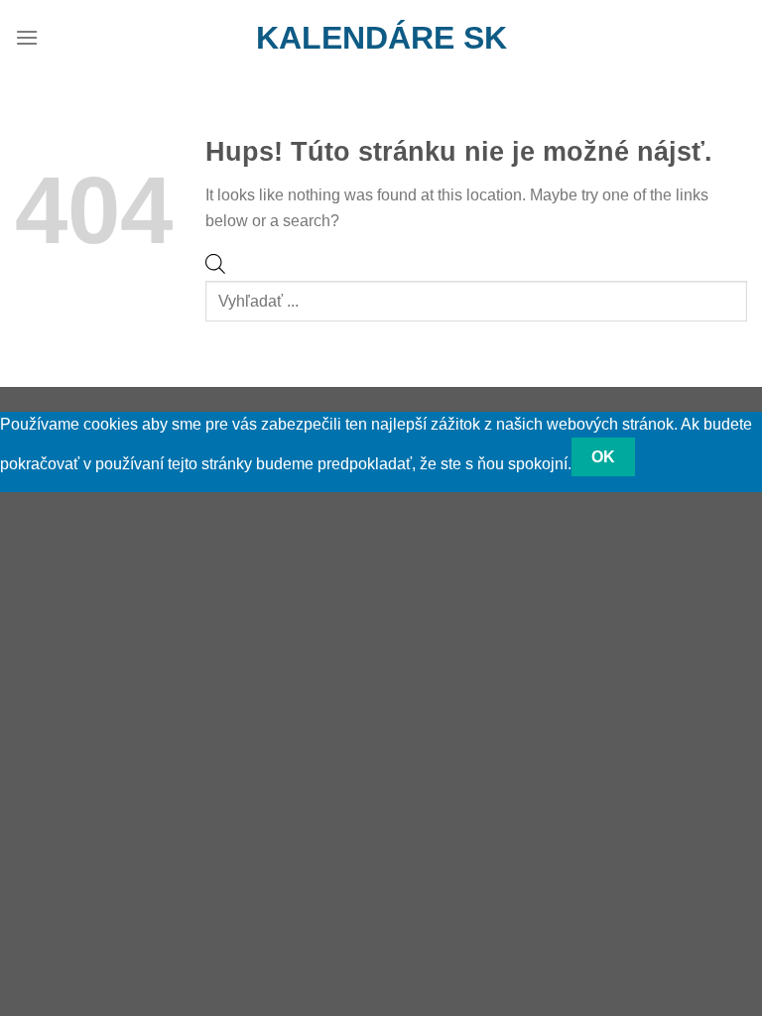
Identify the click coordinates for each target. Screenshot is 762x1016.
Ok (603, 456)
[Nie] (670, 457)
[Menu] (27, 37)
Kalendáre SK (381, 38)
